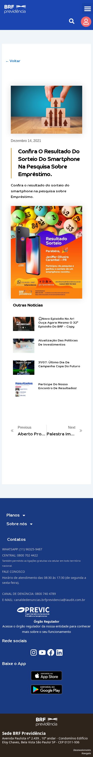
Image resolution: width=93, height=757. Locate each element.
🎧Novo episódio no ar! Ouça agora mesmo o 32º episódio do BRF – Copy (58, 322)
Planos (13, 515)
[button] (87, 8)
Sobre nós (16, 524)
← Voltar (12, 61)
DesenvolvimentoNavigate (82, 751)
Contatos (16, 540)
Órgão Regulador (46, 621)
